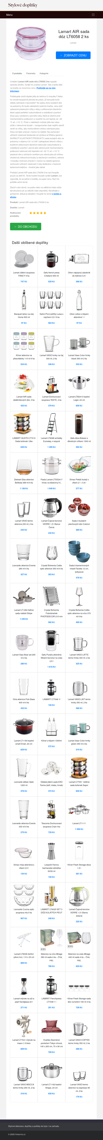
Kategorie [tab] (44, 73)
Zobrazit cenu (75, 55)
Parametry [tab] (30, 73)
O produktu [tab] (17, 73)
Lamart (73, 42)
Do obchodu (27, 226)
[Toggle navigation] (93, 14)
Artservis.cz (20, 1134)
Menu (9, 14)
